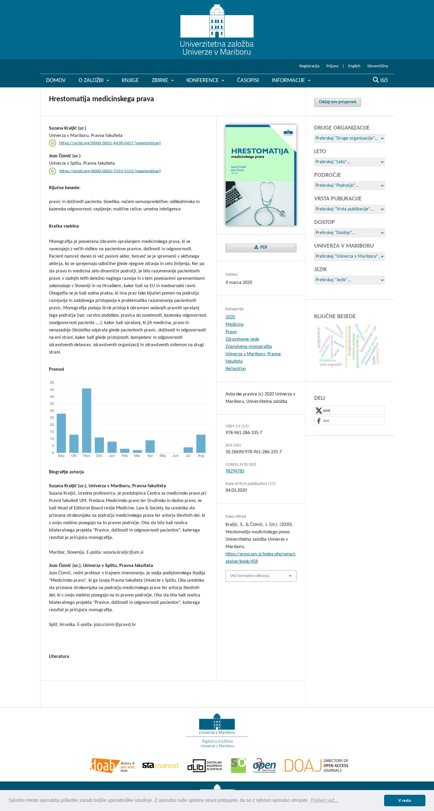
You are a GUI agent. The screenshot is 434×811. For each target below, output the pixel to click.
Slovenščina (377, 66)
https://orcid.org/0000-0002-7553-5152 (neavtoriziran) (110, 171)
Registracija (309, 66)
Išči (383, 81)
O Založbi (92, 81)
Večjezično (236, 369)
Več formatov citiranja (249, 576)
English (354, 66)
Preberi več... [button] (324, 800)
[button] (349, 410)
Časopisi (248, 81)
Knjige (130, 81)
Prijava (332, 66)
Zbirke (161, 81)
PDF (263, 248)
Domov (56, 81)
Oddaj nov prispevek (337, 102)
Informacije (289, 81)
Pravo (231, 332)
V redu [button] (404, 800)
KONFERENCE (203, 81)
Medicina (235, 324)
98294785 (235, 471)
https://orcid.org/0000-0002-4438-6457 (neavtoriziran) (110, 143)
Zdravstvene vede (242, 339)
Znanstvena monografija (249, 346)
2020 (230, 317)
